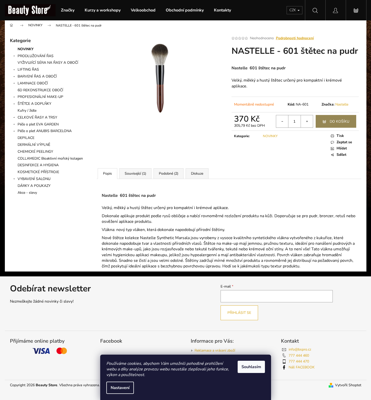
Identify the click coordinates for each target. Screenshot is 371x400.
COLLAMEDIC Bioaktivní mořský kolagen (50, 158)
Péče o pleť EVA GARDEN (38, 124)
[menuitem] (68, 10)
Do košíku (339, 121)
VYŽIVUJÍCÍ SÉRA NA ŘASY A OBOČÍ (48, 62)
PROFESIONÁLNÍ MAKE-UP (40, 96)
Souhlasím (251, 367)
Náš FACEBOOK (302, 367)
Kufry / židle (27, 110)
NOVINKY (26, 49)
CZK (293, 10)
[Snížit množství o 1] (282, 121)
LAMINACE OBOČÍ (33, 83)
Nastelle (341, 104)
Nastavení (120, 388)
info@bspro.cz (300, 349)
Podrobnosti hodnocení (295, 38)
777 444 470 (299, 361)
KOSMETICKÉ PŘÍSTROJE (38, 172)
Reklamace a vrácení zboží (215, 350)
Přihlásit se (239, 312)
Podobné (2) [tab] (168, 173)
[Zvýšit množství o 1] (307, 121)
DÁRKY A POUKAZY (34, 185)
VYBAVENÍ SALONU (34, 178)
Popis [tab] (107, 173)
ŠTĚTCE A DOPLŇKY (34, 103)
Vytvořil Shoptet (348, 385)
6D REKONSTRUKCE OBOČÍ (40, 90)
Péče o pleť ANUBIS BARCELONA (45, 130)
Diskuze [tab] (197, 173)
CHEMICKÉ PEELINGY (35, 151)
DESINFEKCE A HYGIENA (38, 165)
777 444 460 (299, 355)
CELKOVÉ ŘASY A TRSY (37, 117)
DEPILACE (26, 137)
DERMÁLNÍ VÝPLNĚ (34, 144)
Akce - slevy (27, 192)
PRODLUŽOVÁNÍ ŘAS (36, 56)
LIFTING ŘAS (28, 69)
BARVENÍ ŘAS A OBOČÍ (37, 76)
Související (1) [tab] (135, 173)
